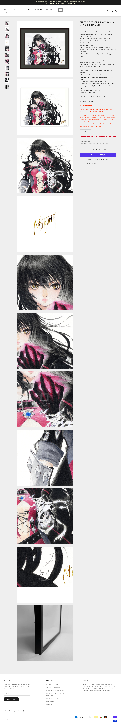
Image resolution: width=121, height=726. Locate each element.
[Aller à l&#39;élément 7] (7, 61)
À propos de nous (52, 684)
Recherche (49, 704)
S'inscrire (11, 699)
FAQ (5, 12)
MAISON (6, 9)
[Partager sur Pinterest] (92, 164)
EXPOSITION (38, 9)
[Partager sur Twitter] (90, 164)
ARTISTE (15, 9)
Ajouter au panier (98, 149)
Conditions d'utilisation (53, 687)
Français (99, 10)
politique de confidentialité (55, 690)
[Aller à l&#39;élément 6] (7, 55)
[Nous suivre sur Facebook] (5, 711)
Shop (12, 12)
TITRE (22, 9)
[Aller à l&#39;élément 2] (7, 29)
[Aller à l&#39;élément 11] (7, 86)
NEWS (29, 9)
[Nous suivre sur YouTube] (23, 711)
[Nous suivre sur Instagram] (14, 711)
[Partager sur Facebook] (87, 164)
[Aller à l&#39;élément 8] (7, 67)
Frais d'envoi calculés (94, 143)
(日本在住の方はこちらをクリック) (67, 3)
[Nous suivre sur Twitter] (10, 711)
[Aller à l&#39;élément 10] (7, 80)
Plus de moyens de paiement (98, 159)
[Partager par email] (95, 164)
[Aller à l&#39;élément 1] (7, 23)
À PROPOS (49, 9)
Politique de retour (52, 698)
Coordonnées (50, 701)
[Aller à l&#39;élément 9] (7, 74)
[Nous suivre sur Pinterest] (19, 711)
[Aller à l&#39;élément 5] (7, 48)
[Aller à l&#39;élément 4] (7, 42)
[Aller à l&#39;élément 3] (7, 36)
